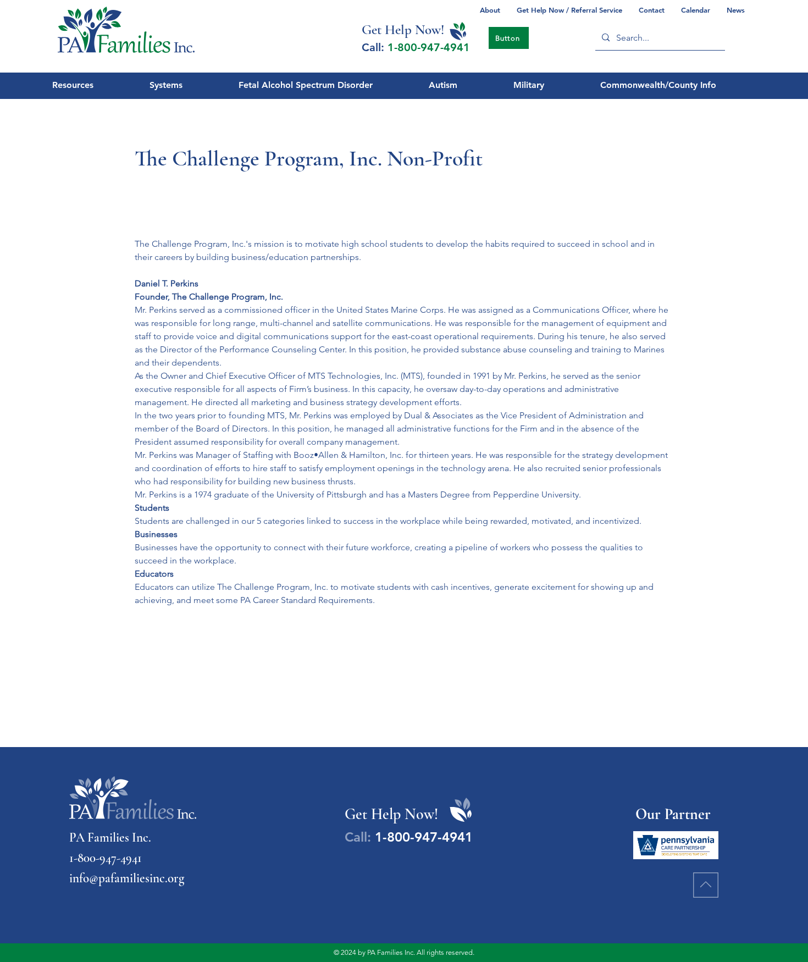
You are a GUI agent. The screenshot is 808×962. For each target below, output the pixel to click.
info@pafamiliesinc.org (126, 878)
